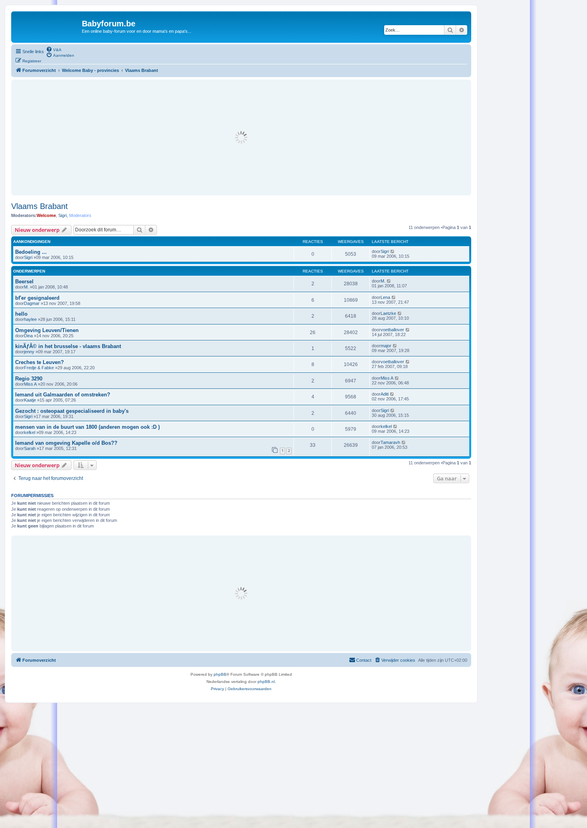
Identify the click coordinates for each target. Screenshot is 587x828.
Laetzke (388, 313)
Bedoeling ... (31, 252)
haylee (30, 319)
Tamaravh (390, 442)
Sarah (30, 448)
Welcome (46, 215)
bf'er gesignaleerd (37, 298)
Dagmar (32, 303)
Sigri (62, 215)
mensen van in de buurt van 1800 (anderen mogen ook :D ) (87, 427)
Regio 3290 (28, 379)
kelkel (29, 432)
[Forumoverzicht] (47, 26)
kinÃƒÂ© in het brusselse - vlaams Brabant (68, 346)
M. (26, 287)
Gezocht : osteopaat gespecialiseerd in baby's (72, 411)
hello (21, 314)
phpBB (220, 674)
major (386, 345)
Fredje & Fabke (39, 367)
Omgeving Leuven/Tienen (47, 330)
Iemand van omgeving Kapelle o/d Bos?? (66, 443)
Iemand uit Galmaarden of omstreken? (62, 395)
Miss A (30, 384)
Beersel (24, 282)
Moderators (80, 215)
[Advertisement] (241, 137)
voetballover (392, 329)
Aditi (385, 394)
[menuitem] (53, 49)
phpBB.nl (266, 681)
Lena (385, 297)
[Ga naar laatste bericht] (392, 251)
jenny (29, 351)
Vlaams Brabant (39, 206)
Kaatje (30, 400)
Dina (28, 335)
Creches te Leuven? (39, 362)
